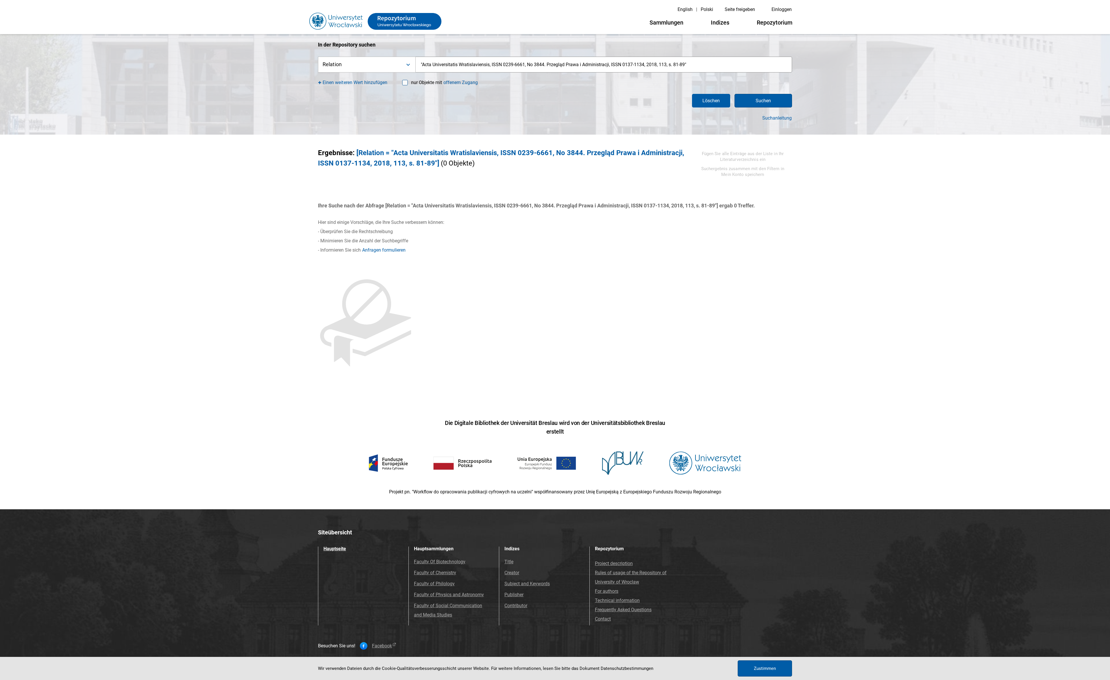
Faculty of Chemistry (435, 572)
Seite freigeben (740, 9)
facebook (382, 646)
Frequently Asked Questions (623, 609)
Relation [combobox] (332, 64)
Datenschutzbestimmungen (627, 668)
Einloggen (782, 9)
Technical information (617, 600)
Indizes (720, 22)
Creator (511, 572)
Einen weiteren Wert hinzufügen (355, 82)
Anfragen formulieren (384, 250)
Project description (614, 563)
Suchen (763, 100)
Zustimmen (765, 668)
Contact (603, 619)
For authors (606, 591)
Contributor (515, 605)
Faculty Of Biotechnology (439, 561)
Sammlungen (666, 22)
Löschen (711, 100)
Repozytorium (774, 22)
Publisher (513, 594)
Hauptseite (334, 548)
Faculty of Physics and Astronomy (449, 594)
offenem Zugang (460, 82)
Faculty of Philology (434, 583)
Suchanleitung (777, 118)
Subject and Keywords (527, 583)
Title (508, 561)
